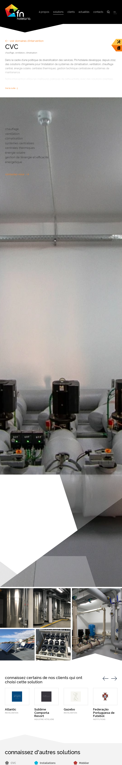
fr (115, 12)
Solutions (58, 11)
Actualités (84, 11)
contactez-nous (15, 174)
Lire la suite (10, 88)
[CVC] (61, 342)
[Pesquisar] (108, 12)
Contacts (98, 11)
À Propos (44, 11)
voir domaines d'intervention (26, 40)
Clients (71, 11)
